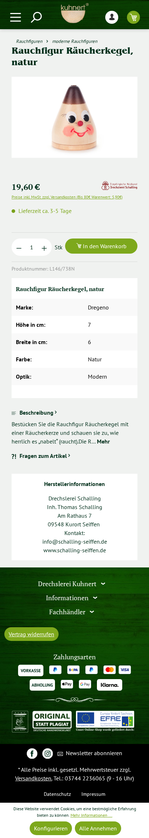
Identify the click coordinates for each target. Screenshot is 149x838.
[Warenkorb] (133, 17)
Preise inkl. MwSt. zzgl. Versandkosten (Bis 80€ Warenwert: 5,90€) (67, 197)
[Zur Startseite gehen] (74, 13)
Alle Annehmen (98, 828)
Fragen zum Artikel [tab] (43, 455)
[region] (74, 126)
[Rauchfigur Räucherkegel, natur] (74, 117)
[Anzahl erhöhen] (44, 247)
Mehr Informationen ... (91, 815)
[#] (32, 753)
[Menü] (15, 17)
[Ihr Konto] (112, 17)
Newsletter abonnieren (93, 753)
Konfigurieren (51, 828)
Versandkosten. (33, 778)
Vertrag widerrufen (31, 634)
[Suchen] (36, 17)
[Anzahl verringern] (19, 247)
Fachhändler (68, 611)
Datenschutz (57, 793)
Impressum (93, 793)
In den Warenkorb (104, 246)
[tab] (74, 427)
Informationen (68, 598)
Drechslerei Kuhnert (68, 584)
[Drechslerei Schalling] (119, 185)
